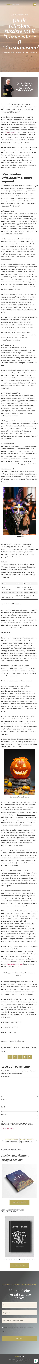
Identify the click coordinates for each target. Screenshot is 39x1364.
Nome (4, 1099)
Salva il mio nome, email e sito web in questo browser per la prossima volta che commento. (17, 1123)
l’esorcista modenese (15, 964)
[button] (34, 4)
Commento (5, 1076)
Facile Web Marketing (22, 1361)
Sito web (4, 1114)
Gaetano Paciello (10, 132)
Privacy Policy (27, 1359)
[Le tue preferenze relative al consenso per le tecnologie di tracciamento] (36, 1361)
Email (3, 1107)
